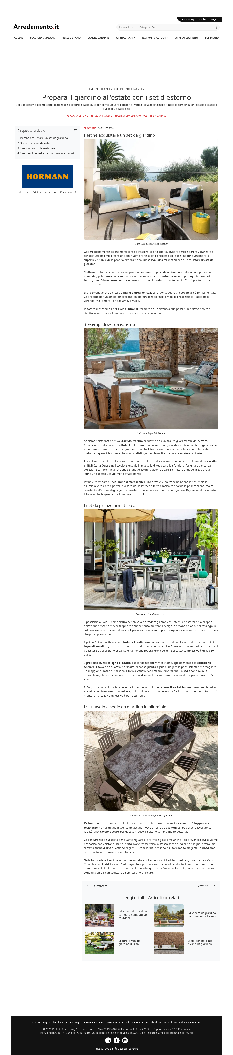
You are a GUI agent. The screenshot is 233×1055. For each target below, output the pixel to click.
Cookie (109, 1048)
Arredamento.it (64, 26)
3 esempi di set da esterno (37, 143)
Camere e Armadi (98, 37)
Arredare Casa (125, 37)
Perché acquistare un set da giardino (44, 138)
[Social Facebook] (117, 1040)
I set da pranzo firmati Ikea (37, 148)
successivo (201, 886)
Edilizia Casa (132, 1022)
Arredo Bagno (71, 37)
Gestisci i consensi (128, 1048)
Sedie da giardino (102, 115)
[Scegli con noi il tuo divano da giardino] (169, 943)
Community (188, 19)
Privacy (98, 1048)
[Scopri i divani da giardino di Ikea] (99, 943)
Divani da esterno (78, 115)
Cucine (18, 37)
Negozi (214, 19)
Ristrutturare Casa (155, 37)
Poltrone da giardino (128, 115)
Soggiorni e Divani (42, 37)
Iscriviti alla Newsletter (187, 1022)
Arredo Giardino (186, 37)
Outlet (202, 19)
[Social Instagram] (125, 1040)
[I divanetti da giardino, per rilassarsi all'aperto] (169, 915)
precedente (100, 886)
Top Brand (212, 37)
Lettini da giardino (155, 115)
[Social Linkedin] (108, 1040)
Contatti (167, 1022)
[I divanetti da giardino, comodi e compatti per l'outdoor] (99, 915)
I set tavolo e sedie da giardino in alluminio (47, 153)
